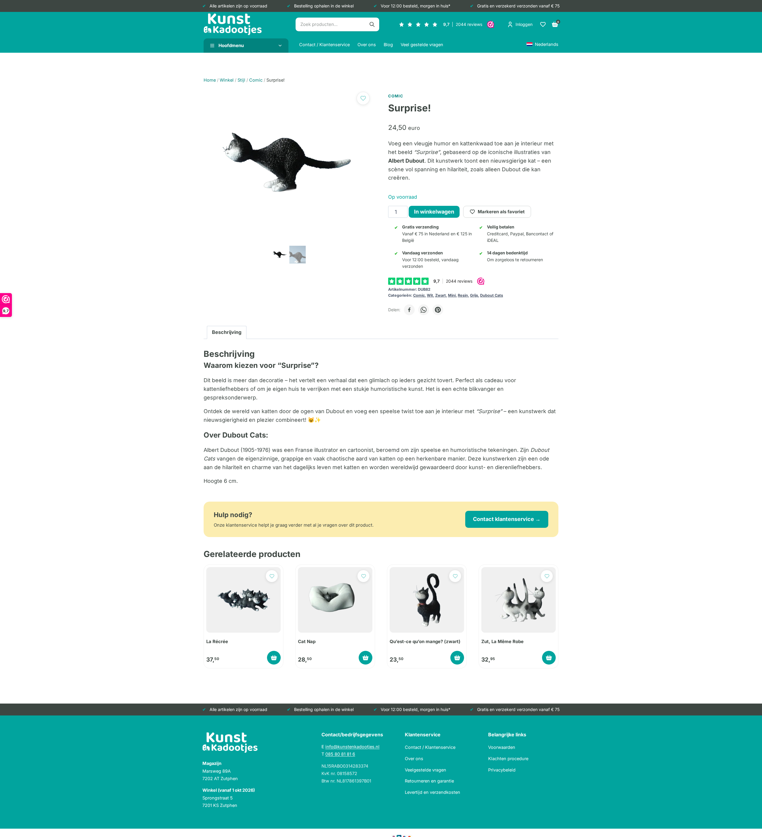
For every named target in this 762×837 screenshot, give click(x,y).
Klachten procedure (508, 758)
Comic (419, 295)
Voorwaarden (501, 747)
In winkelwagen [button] (274, 658)
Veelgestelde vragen (425, 769)
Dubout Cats (491, 295)
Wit (430, 295)
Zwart (440, 295)
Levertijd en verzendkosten (432, 792)
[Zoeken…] (372, 24)
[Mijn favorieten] (543, 24)
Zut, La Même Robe (502, 641)
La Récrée (217, 641)
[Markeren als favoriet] (363, 98)
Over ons (366, 44)
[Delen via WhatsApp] (423, 309)
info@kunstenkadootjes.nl (352, 746)
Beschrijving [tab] (226, 332)
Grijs (474, 295)
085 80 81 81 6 (340, 754)
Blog (388, 44)
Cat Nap (307, 641)
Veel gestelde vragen (422, 44)
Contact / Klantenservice (324, 44)
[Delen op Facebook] (409, 309)
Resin (463, 295)
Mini (452, 295)
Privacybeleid (502, 769)
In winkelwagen (434, 212)
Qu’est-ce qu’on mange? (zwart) (425, 641)
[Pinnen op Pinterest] (437, 309)
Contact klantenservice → (507, 519)
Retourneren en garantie (429, 780)
